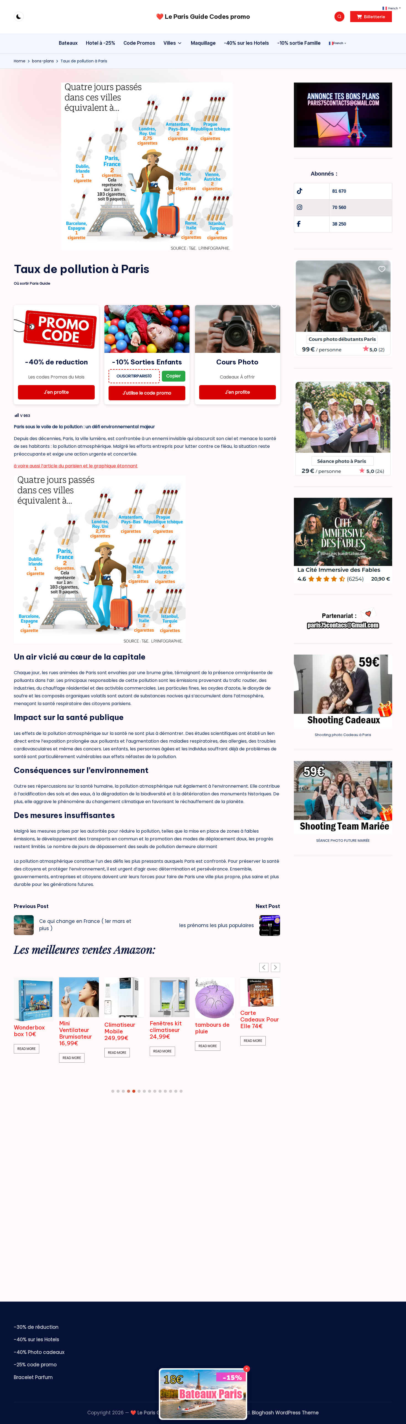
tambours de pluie (212, 1028)
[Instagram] (299, 207)
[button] (371, 16)
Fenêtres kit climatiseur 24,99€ (166, 1030)
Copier (173, 376)
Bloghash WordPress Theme (285, 1412)
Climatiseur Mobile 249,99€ (119, 1031)
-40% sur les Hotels (36, 1339)
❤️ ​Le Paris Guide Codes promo (203, 16)
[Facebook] (299, 224)
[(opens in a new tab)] (34, 999)
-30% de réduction (36, 1327)
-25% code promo (35, 1364)
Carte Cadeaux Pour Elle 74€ (259, 1019)
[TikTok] (299, 191)
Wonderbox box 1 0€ (29, 1030)
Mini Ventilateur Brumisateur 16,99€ (75, 1033)
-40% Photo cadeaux (39, 1352)
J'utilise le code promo (147, 393)
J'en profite (56, 392)
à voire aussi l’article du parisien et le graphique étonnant (76, 466)
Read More (26, 1048)
